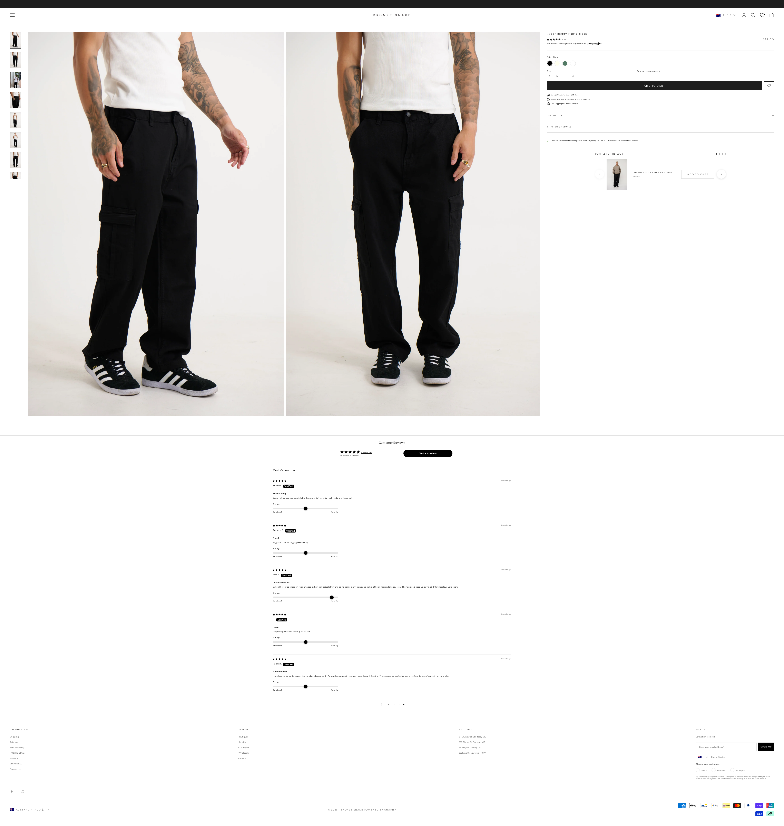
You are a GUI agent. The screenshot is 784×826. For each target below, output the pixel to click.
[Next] (721, 174)
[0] (762, 15)
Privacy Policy (743, 778)
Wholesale (243, 753)
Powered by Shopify (380, 809)
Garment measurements (648, 71)
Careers (242, 758)
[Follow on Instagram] (22, 791)
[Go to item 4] (15, 100)
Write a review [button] (428, 453)
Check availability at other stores (622, 140)
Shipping (14, 736)
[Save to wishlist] (769, 86)
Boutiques (243, 736)
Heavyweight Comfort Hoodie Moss (653, 172)
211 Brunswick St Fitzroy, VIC (472, 736)
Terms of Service (758, 778)
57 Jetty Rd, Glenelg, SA (470, 747)
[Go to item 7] (15, 160)
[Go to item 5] (15, 120)
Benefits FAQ (16, 763)
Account (14, 758)
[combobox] (702, 757)
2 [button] (388, 704)
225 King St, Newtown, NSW (472, 753)
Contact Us (15, 769)
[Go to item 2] (15, 60)
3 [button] (394, 704)
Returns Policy (17, 747)
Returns (14, 742)
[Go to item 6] (15, 140)
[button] (400, 704)
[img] (279, 481)
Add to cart (654, 85)
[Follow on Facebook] (12, 791)
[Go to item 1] (15, 40)
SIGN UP (766, 747)
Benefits (242, 742)
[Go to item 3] (15, 80)
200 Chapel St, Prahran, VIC (472, 742)
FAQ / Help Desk (17, 753)
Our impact (243, 747)
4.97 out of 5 (366, 452)
